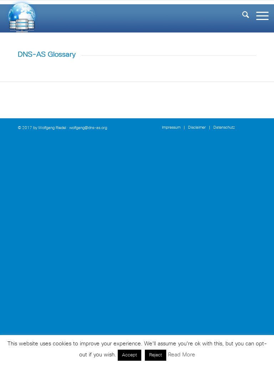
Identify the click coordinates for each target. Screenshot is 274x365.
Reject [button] (155, 355)
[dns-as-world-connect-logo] (21, 16)
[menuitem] (242, 16)
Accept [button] (129, 355)
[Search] (242, 16)
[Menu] (259, 16)
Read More (181, 355)
